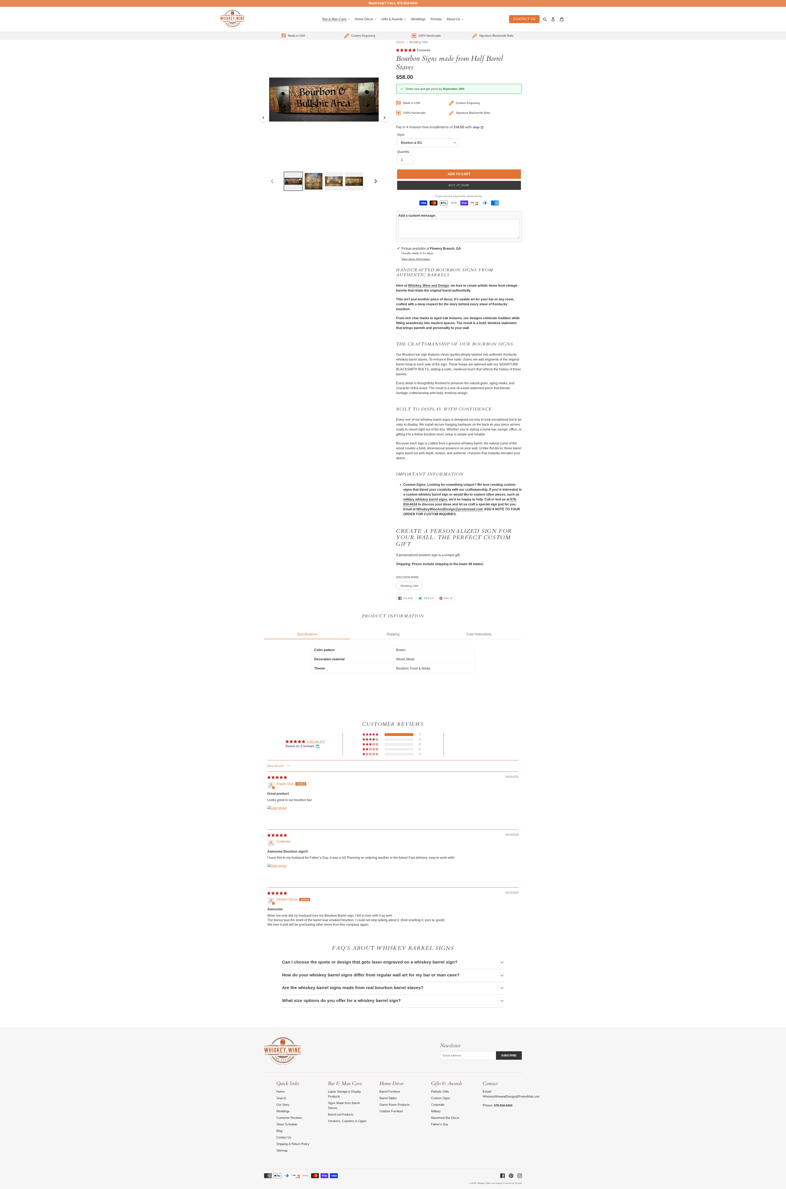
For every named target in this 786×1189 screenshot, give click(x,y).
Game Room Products (394, 1104)
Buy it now (458, 185)
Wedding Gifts (418, 42)
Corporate (437, 1104)
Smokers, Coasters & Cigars (347, 1121)
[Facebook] (502, 1175)
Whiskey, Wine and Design (428, 285)
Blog (279, 1131)
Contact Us (524, 19)
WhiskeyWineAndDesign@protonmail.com (449, 509)
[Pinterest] (511, 1175)
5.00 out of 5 (316, 741)
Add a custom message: (417, 215)
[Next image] (384, 117)
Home (400, 42)
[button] (406, 50)
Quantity (403, 151)
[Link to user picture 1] (277, 815)
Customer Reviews (289, 1117)
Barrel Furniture (389, 1091)
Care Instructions (479, 634)
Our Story (282, 1104)
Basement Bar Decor (445, 1117)
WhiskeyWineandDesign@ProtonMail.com (511, 1096)
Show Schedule (286, 1124)
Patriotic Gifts (440, 1091)
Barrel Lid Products (340, 1114)
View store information (415, 259)
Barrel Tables (388, 1098)
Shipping (393, 634)
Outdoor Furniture (391, 1111)
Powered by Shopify (512, 1183)
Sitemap (281, 1150)
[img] (277, 777)
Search (281, 1098)
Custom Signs (440, 1098)
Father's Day (439, 1124)
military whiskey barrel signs (425, 499)
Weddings (283, 1111)
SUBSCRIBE (509, 1055)
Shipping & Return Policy (292, 1144)
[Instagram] (519, 1175)
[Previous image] (263, 117)
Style (400, 134)
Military (436, 1111)
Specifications (307, 634)
